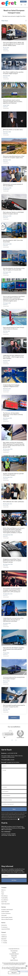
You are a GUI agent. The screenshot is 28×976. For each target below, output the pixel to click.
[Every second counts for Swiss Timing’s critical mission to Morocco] (14, 317)
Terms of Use (14, 957)
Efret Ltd (9, 4)
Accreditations (4, 899)
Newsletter (3, 938)
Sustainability (4, 897)
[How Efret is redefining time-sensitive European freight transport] (14, 62)
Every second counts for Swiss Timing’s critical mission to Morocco (13, 328)
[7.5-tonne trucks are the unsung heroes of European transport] (14, 667)
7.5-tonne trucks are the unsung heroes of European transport (14, 677)
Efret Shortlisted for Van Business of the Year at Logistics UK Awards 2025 (13, 269)
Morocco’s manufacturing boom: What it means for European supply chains (13, 156)
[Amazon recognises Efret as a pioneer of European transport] (14, 463)
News (2, 892)
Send (14, 809)
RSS (14, 958)
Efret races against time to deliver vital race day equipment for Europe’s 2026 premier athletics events (13, 44)
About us (3, 890)
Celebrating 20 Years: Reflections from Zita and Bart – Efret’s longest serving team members (13, 357)
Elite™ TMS (4, 901)
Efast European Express (6, 917)
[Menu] (25, 4)
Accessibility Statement (14, 953)
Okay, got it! (14, 972)
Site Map (14, 952)
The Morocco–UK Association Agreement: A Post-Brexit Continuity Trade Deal (13, 414)
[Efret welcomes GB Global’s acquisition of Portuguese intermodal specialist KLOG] (14, 637)
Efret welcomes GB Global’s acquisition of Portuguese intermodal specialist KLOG (13, 649)
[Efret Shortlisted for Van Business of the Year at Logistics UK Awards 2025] (14, 258)
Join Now (14, 880)
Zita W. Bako (6, 505)
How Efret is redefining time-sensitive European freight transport (13, 72)
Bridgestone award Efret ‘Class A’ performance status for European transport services (12, 560)
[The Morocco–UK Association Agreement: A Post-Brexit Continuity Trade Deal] (14, 403)
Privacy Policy (14, 955)
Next (16, 740)
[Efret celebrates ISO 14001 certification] (14, 491)
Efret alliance (4, 895)
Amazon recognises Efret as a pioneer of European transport (13, 474)
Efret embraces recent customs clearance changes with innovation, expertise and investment (12, 101)
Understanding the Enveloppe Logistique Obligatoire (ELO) (11, 385)
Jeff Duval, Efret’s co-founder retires (13, 129)
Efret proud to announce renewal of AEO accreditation (13, 184)
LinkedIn (12, 759)
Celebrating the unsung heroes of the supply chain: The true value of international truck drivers (13, 619)
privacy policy (15, 969)
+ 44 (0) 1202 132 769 (12, 753)
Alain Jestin (6, 49)
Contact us (23, 1)
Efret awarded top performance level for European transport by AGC (14, 705)
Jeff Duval (5, 304)
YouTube (5, 942)
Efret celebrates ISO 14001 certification (13, 501)
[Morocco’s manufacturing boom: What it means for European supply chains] (14, 146)
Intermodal (3, 915)
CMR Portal (4, 936)
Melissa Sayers (6, 189)
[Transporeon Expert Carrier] (7, 734)
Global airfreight (5, 911)
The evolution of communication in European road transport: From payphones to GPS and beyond (12, 590)
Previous (12, 740)
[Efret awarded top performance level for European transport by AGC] (14, 695)
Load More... (14, 717)
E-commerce (4, 927)
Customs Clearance (5, 913)
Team (2, 893)
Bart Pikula (6, 565)
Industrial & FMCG (5, 929)
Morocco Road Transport (7, 919)
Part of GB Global (5, 831)
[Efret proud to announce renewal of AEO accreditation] (14, 174)
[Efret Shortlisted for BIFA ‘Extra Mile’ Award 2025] (14, 230)
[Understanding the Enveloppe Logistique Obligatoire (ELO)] (14, 375)
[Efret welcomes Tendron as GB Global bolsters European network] (14, 202)
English (21, 4)
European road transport (7, 909)
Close (26, 966)
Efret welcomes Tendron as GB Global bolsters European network (13, 212)
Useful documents (5, 903)
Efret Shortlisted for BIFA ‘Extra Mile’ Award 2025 (13, 241)
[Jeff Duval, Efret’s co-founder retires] (14, 119)
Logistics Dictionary (14, 960)
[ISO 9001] (20, 734)
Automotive (4, 925)
